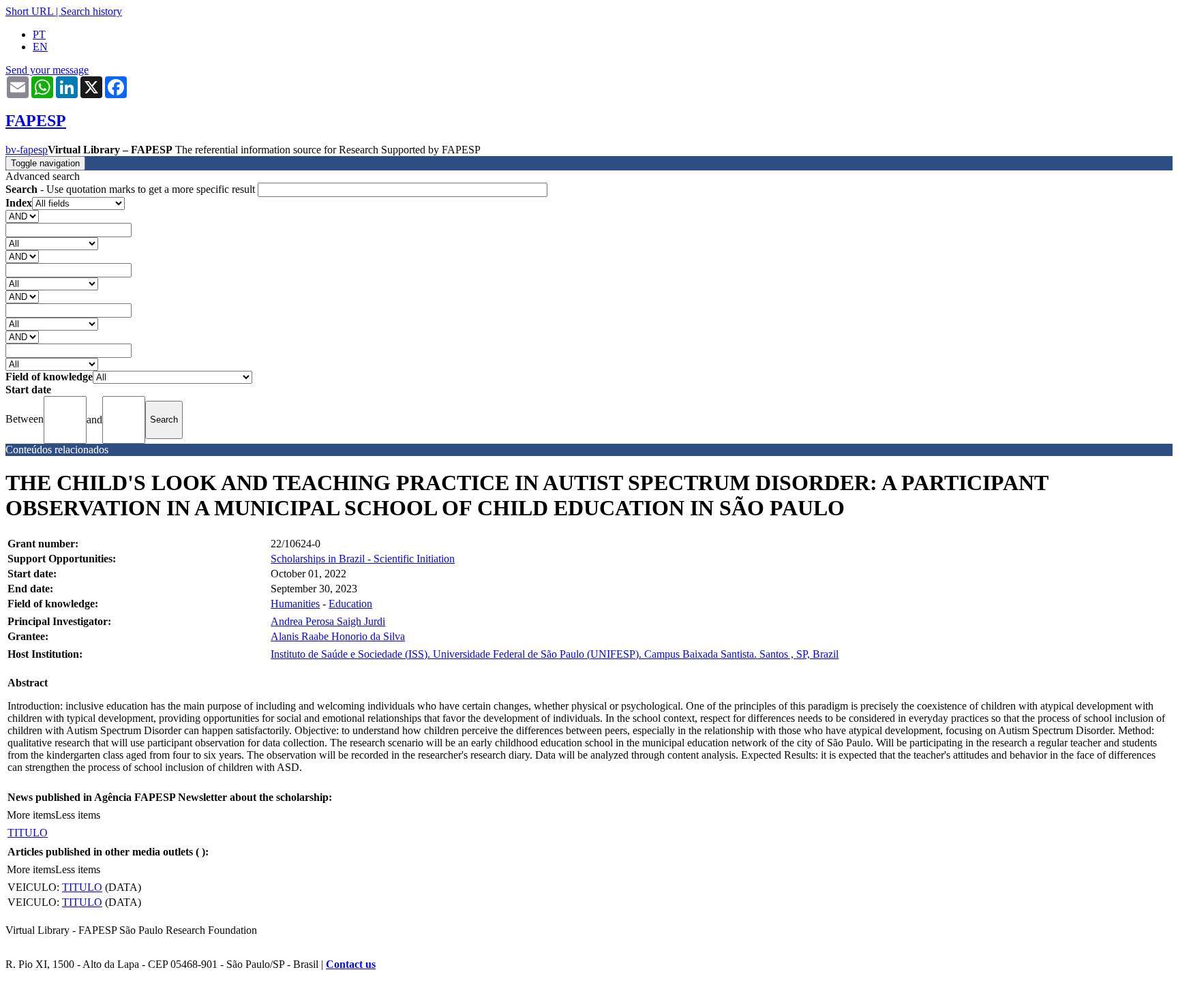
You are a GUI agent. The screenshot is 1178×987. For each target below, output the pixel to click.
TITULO (27, 832)
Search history (91, 11)
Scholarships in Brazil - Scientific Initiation (363, 558)
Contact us (351, 964)
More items (31, 815)
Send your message (47, 70)
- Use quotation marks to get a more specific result (131, 189)
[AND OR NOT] (22, 216)
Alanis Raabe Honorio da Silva (338, 636)
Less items (77, 815)
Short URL (29, 11)
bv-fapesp (26, 149)
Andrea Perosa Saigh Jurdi (328, 621)
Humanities (295, 603)
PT (39, 34)
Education (350, 603)
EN (40, 46)
